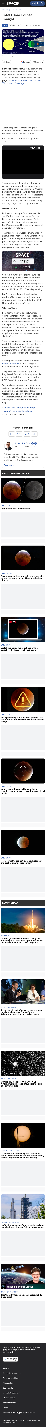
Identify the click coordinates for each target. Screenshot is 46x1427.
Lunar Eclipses (16, 10)
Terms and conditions (11, 1378)
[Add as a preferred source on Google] (10, 1359)
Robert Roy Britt (17, 25)
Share (8, 62)
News (5, 25)
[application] (23, 162)
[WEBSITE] (35, 443)
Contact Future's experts (12, 1373)
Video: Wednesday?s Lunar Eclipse (20, 407)
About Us (6, 1368)
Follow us (26, 62)
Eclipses (5, 10)
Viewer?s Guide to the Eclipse (18, 411)
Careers (5, 1408)
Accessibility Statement (11, 1393)
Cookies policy (8, 1388)
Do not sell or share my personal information (19, 1413)
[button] (42, 3)
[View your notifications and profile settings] (38, 3)
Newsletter (39, 62)
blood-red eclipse (10, 363)
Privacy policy (8, 1383)
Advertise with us (9, 1398)
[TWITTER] (32, 443)
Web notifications (9, 1403)
